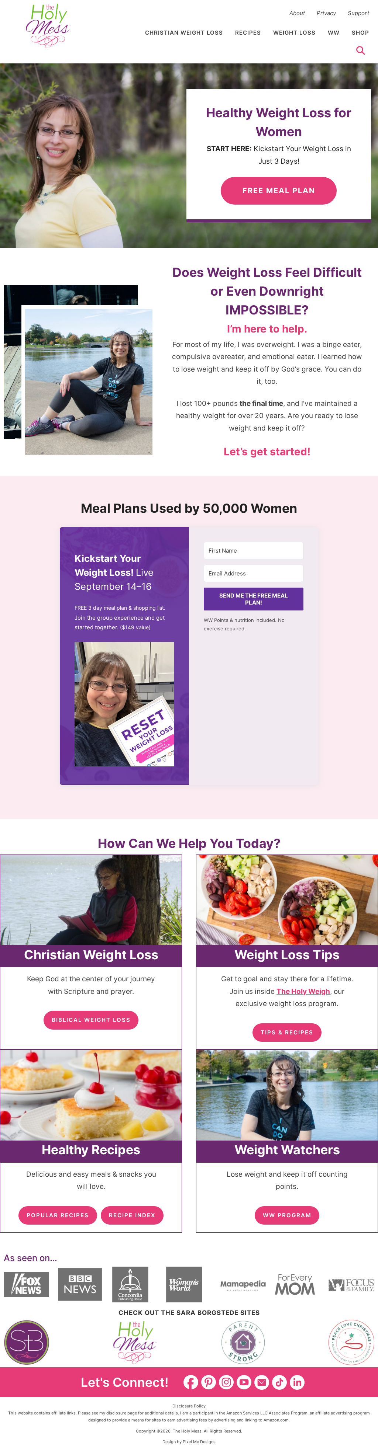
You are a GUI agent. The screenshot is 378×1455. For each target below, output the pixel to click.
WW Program (287, 1215)
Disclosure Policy (189, 1406)
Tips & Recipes (287, 1032)
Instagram (226, 1382)
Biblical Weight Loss (91, 1019)
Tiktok (279, 1382)
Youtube (244, 1382)
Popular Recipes (58, 1215)
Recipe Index (132, 1215)
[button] (124, 706)
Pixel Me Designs (199, 1441)
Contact (261, 1382)
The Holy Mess (48, 26)
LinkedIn (297, 1382)
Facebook (190, 1382)
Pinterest (208, 1382)
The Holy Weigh (303, 991)
